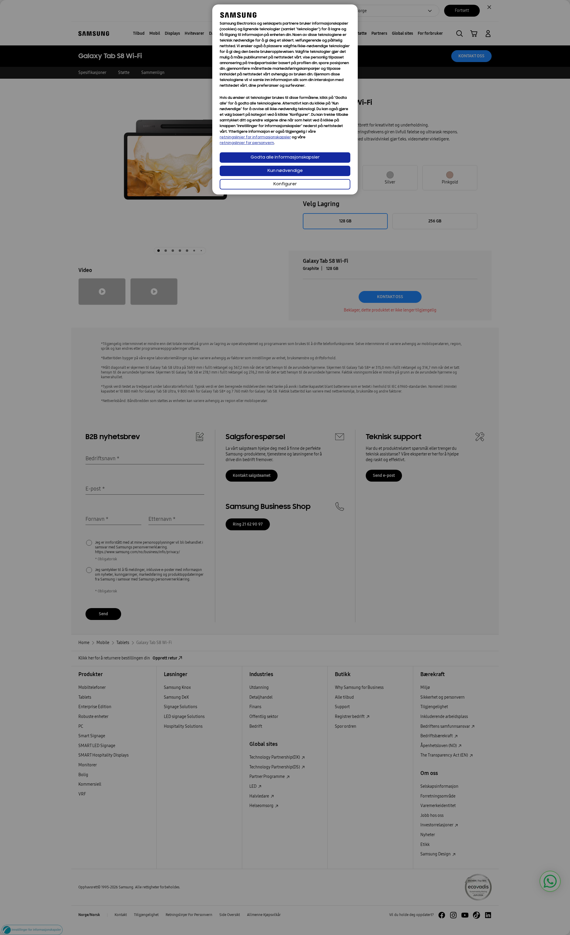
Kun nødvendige (285, 171)
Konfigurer (285, 184)
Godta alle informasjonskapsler (285, 157)
